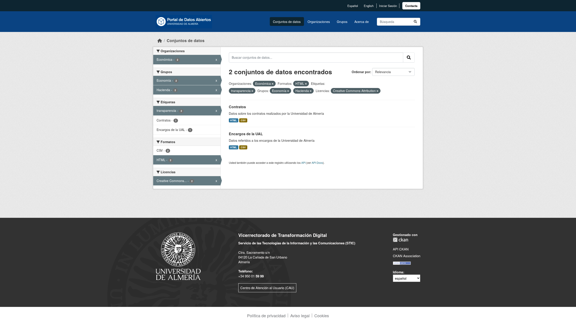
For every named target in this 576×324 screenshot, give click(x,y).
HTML (233, 120)
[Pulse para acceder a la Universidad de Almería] (178, 255)
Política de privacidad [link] (266, 315)
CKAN (400, 239)
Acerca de (361, 21)
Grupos (342, 21)
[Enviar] (415, 22)
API (303, 162)
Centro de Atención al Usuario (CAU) (267, 287)
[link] (411, 5)
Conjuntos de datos (287, 21)
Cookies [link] (321, 315)
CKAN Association (406, 255)
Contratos (237, 106)
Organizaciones (319, 21)
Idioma (398, 272)
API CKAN (401, 249)
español (352, 6)
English (369, 6)
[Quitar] (272, 84)
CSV (243, 120)
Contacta (411, 6)
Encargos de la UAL (246, 133)
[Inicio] (160, 40)
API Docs (317, 162)
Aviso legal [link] (300, 315)
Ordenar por (361, 72)
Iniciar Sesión (388, 6)
